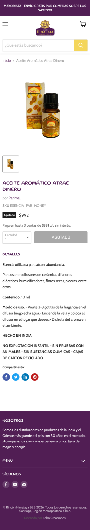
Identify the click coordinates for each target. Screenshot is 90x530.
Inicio (6, 61)
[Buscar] (81, 45)
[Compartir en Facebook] (6, 377)
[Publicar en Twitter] (16, 377)
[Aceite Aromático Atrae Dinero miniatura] (11, 164)
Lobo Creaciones (54, 518)
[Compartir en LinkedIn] (25, 377)
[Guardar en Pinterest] (34, 377)
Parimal (14, 198)
